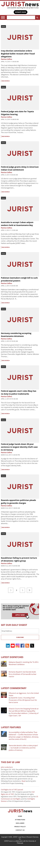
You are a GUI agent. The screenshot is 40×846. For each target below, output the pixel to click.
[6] (29, 590)
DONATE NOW (20, 12)
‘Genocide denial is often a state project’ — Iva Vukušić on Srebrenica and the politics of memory (23, 747)
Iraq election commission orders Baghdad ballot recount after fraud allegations (18, 53)
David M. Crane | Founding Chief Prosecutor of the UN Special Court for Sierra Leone (23, 700)
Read (23, 781)
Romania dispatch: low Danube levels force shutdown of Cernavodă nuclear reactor (22, 674)
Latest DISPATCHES (12, 657)
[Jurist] (20, 5)
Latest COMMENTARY (13, 688)
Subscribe (20, 637)
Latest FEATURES (11, 727)
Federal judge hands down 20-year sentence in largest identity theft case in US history (19, 447)
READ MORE (6, 81)
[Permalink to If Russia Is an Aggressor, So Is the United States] (4, 695)
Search (37, 17)
